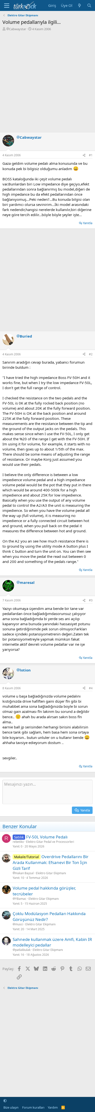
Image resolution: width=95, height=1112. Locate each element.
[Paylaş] (84, 155)
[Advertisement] (47, 81)
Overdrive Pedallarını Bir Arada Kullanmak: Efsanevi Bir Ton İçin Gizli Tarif (50, 862)
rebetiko (18, 842)
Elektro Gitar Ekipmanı (51, 873)
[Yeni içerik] (79, 5)
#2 (91, 354)
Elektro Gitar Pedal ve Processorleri (50, 842)
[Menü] (6, 5)
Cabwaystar (17, 29)
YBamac (20, 899)
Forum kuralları (33, 1107)
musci (19, 924)
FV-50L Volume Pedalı (46, 837)
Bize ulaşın (11, 1107)
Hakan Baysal (24, 873)
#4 (91, 688)
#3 (91, 600)
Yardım (53, 1107)
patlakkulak (22, 950)
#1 (91, 155)
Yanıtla (87, 223)
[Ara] (89, 5)
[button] (5, 1100)
